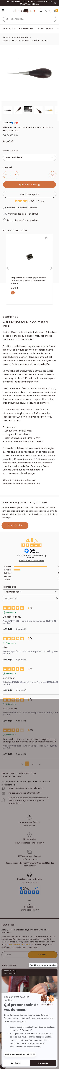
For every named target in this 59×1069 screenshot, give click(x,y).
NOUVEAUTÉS (8, 28)
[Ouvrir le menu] (3, 10)
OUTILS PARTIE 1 (21, 37)
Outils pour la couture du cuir (16, 40)
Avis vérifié (11, 612)
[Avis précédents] (22, 763)
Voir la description (29, 194)
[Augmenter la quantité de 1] (16, 174)
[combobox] (29, 157)
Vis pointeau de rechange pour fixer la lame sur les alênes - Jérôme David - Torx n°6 (28, 280)
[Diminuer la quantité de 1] (5, 174)
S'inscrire (42, 954)
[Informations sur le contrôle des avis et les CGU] (45, 556)
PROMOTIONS (26, 28)
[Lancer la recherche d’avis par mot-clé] (57, 598)
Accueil (6, 37)
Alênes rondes (41, 40)
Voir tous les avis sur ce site (31, 561)
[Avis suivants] (38, 764)
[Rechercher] (7, 19)
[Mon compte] (46, 11)
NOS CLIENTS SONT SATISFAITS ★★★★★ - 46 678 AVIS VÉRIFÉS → (29, 3)
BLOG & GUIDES (45, 28)
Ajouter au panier (28, 184)
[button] (41, 11)
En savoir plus (15, 525)
